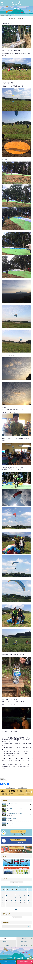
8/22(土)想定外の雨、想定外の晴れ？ (15, 813)
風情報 (24, 938)
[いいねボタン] (2, 779)
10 (2, 897)
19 (11, 900)
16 (28, 897)
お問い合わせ (24, 945)
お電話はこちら (24, 961)
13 (15, 897)
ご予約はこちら (8, 961)
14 (20, 897)
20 (15, 900)
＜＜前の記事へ (10, 18)
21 (20, 900)
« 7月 (16, 909)
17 (2, 900)
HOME (2, 15)
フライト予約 (24, 941)
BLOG (7, 15)
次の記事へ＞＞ (22, 18)
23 (28, 900)
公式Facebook (18, 841)
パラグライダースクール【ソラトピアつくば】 (21, 957)
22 (24, 900)
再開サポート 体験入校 (16, 849)
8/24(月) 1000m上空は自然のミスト (15, 803)
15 (24, 897)
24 (2, 902)
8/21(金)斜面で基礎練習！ (12, 818)
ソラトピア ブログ (18, 833)
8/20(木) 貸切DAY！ (11, 823)
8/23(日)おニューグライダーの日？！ (15, 808)
